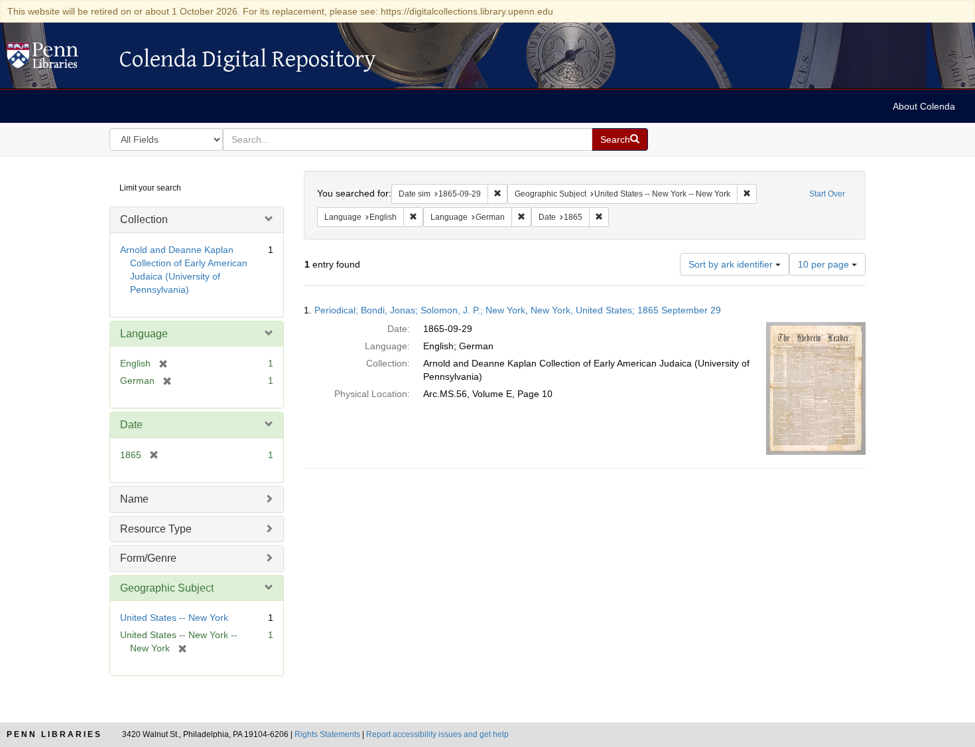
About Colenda (924, 106)
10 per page (825, 264)
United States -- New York (174, 617)
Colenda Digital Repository (56, 59)
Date (131, 424)
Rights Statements (327, 734)
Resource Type (156, 529)
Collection (144, 219)
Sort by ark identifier (731, 264)
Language (144, 333)
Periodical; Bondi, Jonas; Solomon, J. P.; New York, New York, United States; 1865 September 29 (517, 310)
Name (134, 499)
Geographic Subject (167, 588)
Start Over (827, 194)
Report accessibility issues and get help (437, 734)
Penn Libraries (54, 734)
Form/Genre (148, 558)
